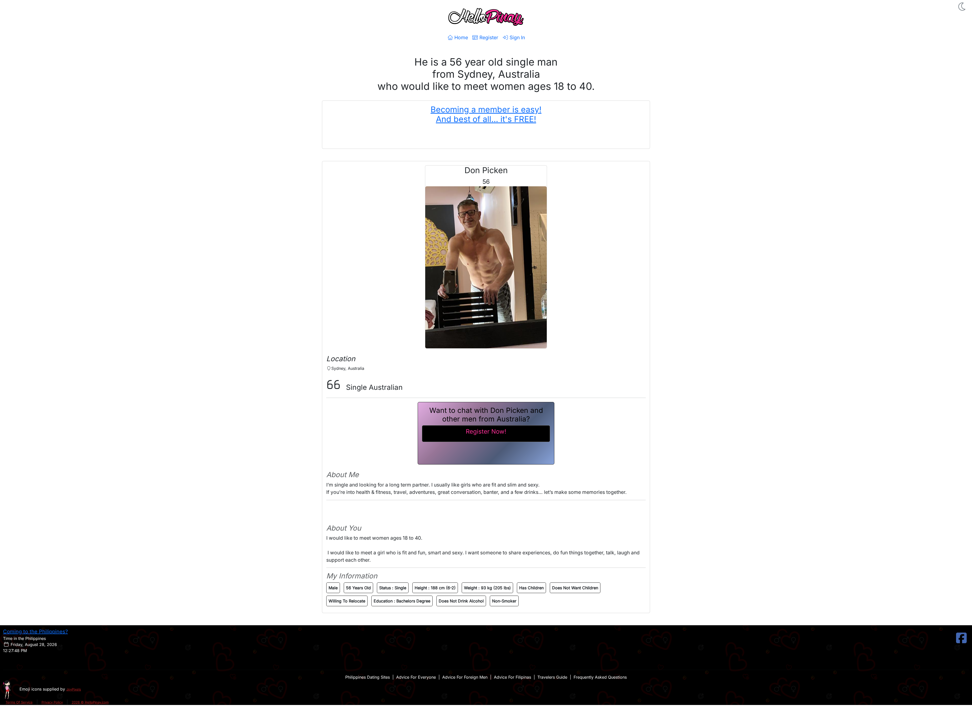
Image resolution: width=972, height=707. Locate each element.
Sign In (516, 37)
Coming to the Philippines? (35, 632)
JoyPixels (73, 689)
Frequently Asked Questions (600, 677)
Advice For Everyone (416, 677)
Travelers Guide (552, 677)
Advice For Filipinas (512, 677)
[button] (962, 7)
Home (460, 37)
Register (488, 37)
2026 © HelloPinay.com (90, 702)
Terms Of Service (19, 702)
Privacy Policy (52, 702)
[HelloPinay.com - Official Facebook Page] (961, 640)
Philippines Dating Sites (367, 677)
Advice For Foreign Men (465, 677)
